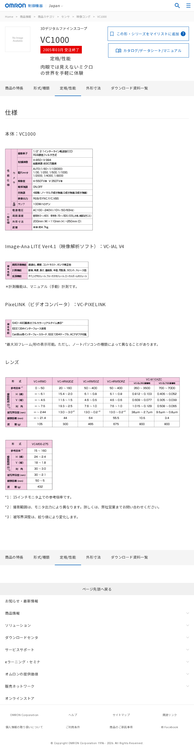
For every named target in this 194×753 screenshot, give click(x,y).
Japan (54, 5)
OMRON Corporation (24, 715)
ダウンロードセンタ (21, 637)
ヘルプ (72, 715)
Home (9, 16)
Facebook (171, 727)
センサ (65, 16)
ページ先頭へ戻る (97, 589)
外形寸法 (93, 87)
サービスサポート (20, 649)
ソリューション (18, 625)
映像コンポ (83, 16)
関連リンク (170, 715)
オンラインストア (20, 698)
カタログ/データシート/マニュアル (152, 50)
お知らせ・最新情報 (21, 600)
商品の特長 (14, 87)
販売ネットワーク (20, 686)
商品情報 (25, 16)
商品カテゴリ (46, 16)
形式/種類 (42, 87)
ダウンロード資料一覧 (129, 87)
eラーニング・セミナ (22, 661)
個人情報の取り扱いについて (24, 727)
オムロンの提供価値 (21, 673)
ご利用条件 (73, 727)
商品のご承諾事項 (121, 727)
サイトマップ (121, 715)
